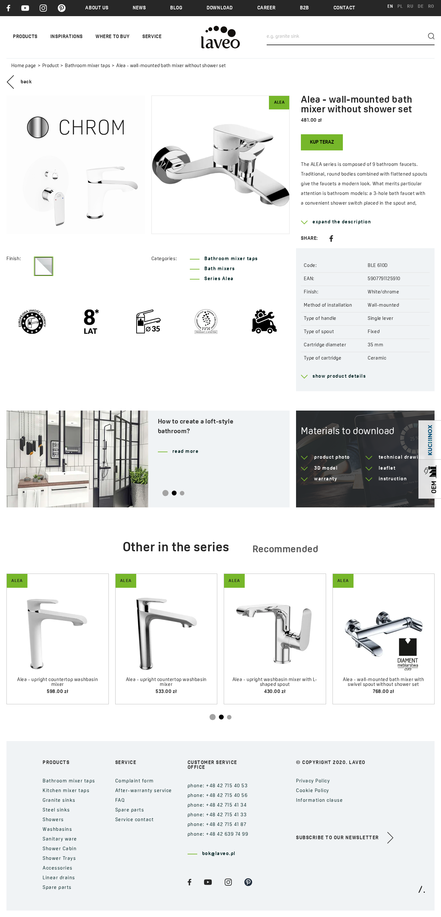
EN (390, 6)
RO (431, 6)
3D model (326, 468)
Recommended (285, 550)
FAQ (120, 800)
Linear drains (59, 878)
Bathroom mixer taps (87, 66)
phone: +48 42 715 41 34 (217, 805)
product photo (332, 457)
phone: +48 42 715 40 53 (218, 786)
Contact (344, 8)
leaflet (387, 468)
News (139, 8)
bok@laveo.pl (219, 853)
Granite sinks (59, 800)
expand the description (342, 222)
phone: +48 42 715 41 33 (217, 815)
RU (410, 6)
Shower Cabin (60, 849)
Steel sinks (56, 810)
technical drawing (402, 457)
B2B (304, 8)
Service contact (134, 820)
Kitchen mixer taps (66, 791)
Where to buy (112, 37)
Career (266, 8)
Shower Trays (59, 858)
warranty (325, 479)
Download (220, 8)
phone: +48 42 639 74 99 (218, 834)
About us (96, 8)
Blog (176, 8)
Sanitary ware (60, 839)
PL (400, 6)
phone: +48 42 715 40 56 (218, 795)
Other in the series (176, 548)
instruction (393, 479)
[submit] (431, 36)
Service (151, 37)
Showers (53, 820)
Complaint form (134, 781)
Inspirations (66, 37)
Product (50, 66)
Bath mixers (219, 269)
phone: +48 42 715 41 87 (217, 824)
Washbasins (57, 829)
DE (421, 6)
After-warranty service (143, 791)
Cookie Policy (312, 791)
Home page (23, 66)
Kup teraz (322, 142)
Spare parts (57, 887)
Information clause (319, 800)
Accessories (58, 868)
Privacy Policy (313, 781)
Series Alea (219, 279)
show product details (339, 376)
